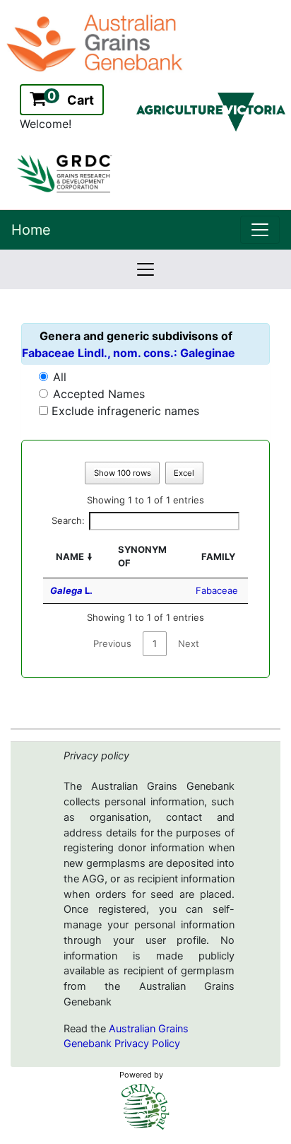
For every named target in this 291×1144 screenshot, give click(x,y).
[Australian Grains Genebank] (96, 42)
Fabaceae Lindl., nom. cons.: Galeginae (128, 353)
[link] (260, 230)
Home (31, 229)
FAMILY (218, 556)
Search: (68, 520)
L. (71, 590)
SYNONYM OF (142, 556)
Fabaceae (217, 590)
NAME (70, 556)
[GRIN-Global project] (145, 1107)
